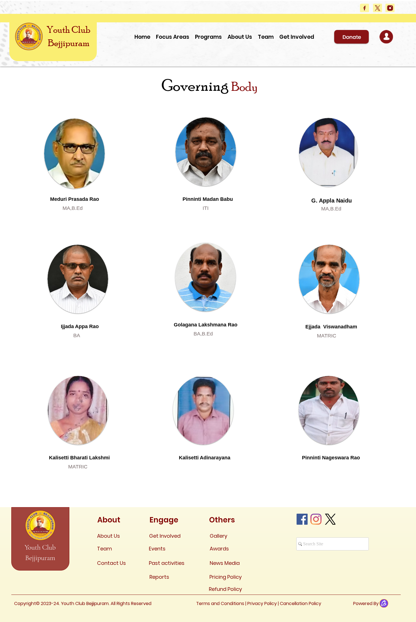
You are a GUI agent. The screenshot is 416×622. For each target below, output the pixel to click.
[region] (74, 171)
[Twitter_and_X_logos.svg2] (329, 519)
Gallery (218, 535)
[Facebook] (302, 519)
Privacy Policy (262, 603)
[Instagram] (315, 519)
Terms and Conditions (220, 603)
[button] (265, 37)
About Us (108, 535)
